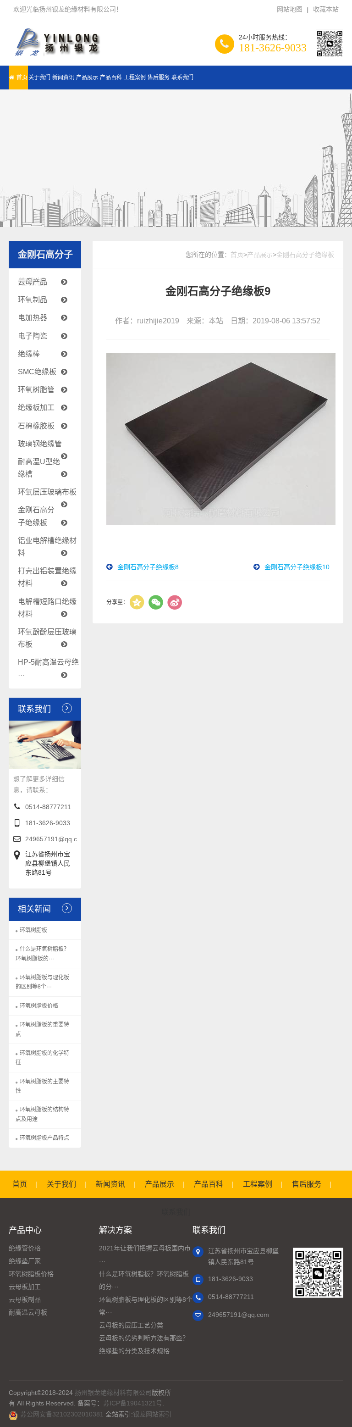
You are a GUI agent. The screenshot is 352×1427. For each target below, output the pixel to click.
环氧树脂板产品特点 (44, 1138)
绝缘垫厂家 (25, 1261)
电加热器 (32, 318)
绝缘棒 (29, 354)
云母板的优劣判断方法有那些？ (144, 1338)
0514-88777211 (48, 807)
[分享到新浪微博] (174, 602)
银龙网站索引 (152, 1414)
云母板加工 (25, 1286)
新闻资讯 (63, 77)
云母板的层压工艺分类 (131, 1325)
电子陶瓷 (32, 336)
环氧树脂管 (36, 390)
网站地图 (289, 9)
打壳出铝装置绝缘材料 (47, 577)
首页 (22, 77)
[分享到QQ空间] (137, 602)
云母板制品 (25, 1299)
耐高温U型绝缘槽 (39, 468)
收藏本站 (326, 9)
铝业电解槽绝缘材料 (47, 547)
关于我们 (39, 77)
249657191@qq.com (55, 839)
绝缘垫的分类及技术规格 (134, 1351)
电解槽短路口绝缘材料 (47, 608)
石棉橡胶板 (36, 426)
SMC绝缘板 (37, 372)
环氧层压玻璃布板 (47, 492)
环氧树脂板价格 (39, 1006)
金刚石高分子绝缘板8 (148, 567)
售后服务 (159, 77)
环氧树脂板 (33, 930)
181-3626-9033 (47, 823)
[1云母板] (55, 46)
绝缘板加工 (36, 407)
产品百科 (111, 77)
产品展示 (87, 77)
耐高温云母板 (28, 1312)
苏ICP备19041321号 (132, 1403)
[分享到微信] (155, 602)
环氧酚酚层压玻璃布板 (47, 638)
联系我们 (182, 77)
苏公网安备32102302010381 (62, 1414)
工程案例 (135, 77)
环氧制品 (32, 300)
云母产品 (32, 282)
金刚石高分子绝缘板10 (297, 567)
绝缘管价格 (25, 1248)
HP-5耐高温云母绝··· (48, 668)
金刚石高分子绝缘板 (36, 516)
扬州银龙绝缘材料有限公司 (113, 1392)
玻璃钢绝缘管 (40, 444)
